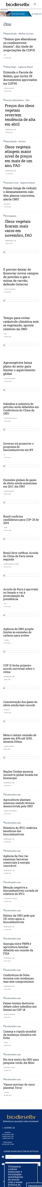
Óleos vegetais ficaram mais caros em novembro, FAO (18, 228)
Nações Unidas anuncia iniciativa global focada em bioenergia (20, 775)
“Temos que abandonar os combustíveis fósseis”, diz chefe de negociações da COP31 (20, 44)
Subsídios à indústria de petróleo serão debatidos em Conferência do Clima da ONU (21, 408)
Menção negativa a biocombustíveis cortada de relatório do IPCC (20, 891)
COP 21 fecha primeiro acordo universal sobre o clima (18, 669)
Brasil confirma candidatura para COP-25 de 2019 (21, 520)
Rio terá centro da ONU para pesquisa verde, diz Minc (21, 1061)
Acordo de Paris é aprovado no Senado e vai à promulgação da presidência (20, 594)
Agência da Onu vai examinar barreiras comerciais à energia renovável (16, 861)
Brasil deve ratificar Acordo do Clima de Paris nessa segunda (20, 556)
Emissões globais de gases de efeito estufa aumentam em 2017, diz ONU (20, 483)
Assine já (9, 1128)
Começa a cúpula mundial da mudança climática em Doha (19, 1035)
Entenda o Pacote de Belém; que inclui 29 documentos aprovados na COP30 (20, 77)
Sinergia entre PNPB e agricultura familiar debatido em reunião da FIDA (18, 948)
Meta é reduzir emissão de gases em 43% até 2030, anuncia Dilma (19, 738)
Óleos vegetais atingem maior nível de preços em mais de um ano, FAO (18, 156)
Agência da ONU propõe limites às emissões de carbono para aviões (18, 632)
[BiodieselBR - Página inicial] (17, 4)
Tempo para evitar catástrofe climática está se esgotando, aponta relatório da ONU (21, 323)
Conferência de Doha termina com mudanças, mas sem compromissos (18, 978)
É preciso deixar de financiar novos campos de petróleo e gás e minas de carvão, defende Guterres (20, 276)
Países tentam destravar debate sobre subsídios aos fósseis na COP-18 (20, 1006)
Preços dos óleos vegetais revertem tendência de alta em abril (20, 115)
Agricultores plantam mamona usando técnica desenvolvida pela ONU (18, 803)
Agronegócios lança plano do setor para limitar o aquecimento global (19, 368)
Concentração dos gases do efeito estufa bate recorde (20, 703)
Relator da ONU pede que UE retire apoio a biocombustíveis (19, 919)
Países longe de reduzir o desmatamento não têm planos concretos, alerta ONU (20, 193)
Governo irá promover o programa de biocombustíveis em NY (18, 447)
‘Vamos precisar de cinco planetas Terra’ (19, 1086)
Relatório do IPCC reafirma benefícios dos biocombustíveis (20, 831)
